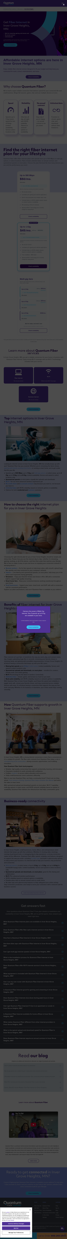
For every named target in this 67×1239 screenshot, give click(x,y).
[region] (16, 1222)
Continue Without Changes (16, 1223)
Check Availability (33, 627)
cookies (7, 1212)
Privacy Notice (10, 1220)
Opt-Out (16, 1228)
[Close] (30, 1210)
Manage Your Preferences (16, 1232)
